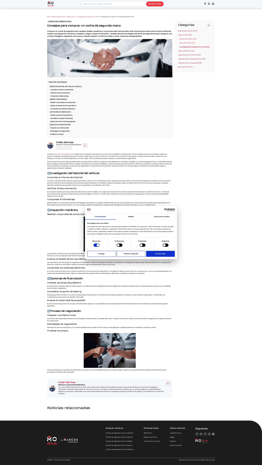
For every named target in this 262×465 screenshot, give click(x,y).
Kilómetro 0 (148, 433)
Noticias (173, 441)
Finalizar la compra (57, 134)
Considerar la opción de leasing (61, 118)
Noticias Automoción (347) (187, 31)
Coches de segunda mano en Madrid (119, 441)
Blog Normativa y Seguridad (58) (190, 63)
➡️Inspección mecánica (58, 99)
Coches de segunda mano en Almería (119, 437)
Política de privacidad (191, 460)
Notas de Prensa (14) (185, 67)
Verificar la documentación (60, 93)
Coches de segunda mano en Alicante (119, 433)
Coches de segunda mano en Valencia (119, 449)
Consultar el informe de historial (61, 90)
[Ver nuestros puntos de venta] (205, 3)
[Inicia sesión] (209, 3)
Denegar (102, 254)
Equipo (172, 437)
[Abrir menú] (213, 3)
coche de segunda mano (65, 154)
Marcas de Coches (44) (188, 39)
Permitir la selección (131, 254)
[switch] (119, 245)
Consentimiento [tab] (100, 216)
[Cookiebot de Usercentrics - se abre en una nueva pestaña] (166, 209)
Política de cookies (210, 460)
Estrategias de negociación (60, 131)
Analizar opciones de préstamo (61, 115)
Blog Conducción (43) (186, 51)
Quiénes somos (175, 433)
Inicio (49, 17)
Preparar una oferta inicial (59, 128)
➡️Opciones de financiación (60, 112)
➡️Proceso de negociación (60, 125)
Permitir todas (160, 254)
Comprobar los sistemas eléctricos (62, 109)
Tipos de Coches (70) (187, 43)
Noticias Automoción (58, 17)
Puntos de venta (176, 445)
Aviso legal (201, 460)
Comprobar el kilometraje (59, 96)
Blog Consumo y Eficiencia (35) (190, 55)
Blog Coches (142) (185, 35)
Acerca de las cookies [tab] (162, 216)
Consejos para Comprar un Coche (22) (194, 47)
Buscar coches (155, 4)
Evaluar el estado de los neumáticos (63, 106)
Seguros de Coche (150, 437)
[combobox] (122, 4)
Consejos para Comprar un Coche (88, 17)
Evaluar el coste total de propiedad (62, 121)
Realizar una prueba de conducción (63, 102)
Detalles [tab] (131, 216)
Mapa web (181, 460)
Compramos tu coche (152, 441)
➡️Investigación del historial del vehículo (66, 86)
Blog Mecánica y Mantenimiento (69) (192, 59)
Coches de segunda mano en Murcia (119, 445)
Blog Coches (71, 17)
